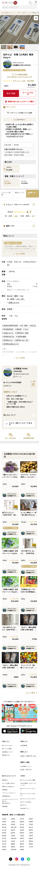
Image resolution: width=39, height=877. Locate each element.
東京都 (4, 827)
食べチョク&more (25, 802)
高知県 (22, 844)
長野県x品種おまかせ (11, 344)
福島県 (22, 821)
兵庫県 (31, 835)
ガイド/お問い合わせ (8, 783)
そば (21, 296)
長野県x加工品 (9, 337)
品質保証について (7, 752)
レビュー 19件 (21, 81)
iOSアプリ (23, 805)
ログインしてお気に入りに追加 (21, 113)
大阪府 (22, 835)
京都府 (13, 835)
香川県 (4, 844)
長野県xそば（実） (22, 340)
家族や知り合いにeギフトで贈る (21, 101)
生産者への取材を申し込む (28, 756)
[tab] (6, 193)
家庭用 (19, 329)
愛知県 (22, 833)
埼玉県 (22, 824)
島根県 (31, 838)
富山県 (31, 827)
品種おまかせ (14, 302)
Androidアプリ (24, 808)
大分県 (31, 847)
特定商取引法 (6, 796)
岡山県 (4, 841)
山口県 (22, 841)
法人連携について (25, 766)
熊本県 (22, 847)
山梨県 (22, 830)
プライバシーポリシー (9, 793)
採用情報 (5, 806)
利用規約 (5, 790)
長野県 (9, 309)
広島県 (13, 841)
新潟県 (22, 827)
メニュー (36, 4)
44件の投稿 (30, 81)
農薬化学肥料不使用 (11, 326)
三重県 (31, 833)
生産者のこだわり (10, 392)
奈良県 (4, 838)
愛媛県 (13, 844)
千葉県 (31, 824)
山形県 (13, 821)
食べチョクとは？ (7, 745)
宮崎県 (4, 849)
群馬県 (13, 824)
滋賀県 (4, 835)
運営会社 (5, 780)
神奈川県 (13, 827)
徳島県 (31, 841)
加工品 (9, 296)
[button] (19, 211)
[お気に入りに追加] (36, 18)
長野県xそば (8, 340)
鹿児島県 (13, 849)
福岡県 (31, 844)
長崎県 (13, 847)
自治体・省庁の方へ (26, 769)
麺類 (16, 296)
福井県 (13, 830)
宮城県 (31, 819)
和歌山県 (13, 838)
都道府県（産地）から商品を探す (13, 814)
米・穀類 (10, 299)
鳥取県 (22, 838)
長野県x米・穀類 (22, 333)
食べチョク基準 (7, 748)
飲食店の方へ (6, 755)
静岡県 (13, 833)
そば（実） (20, 299)
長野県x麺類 (21, 337)
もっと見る (20, 254)
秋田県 (4, 821)
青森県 (13, 819)
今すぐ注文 (10, 93)
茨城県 (31, 821)
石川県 (4, 830)
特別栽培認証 (8, 329)
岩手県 (22, 819)
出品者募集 (23, 745)
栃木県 (4, 824)
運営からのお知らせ (8, 786)
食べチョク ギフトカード (28, 799)
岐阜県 (4, 833)
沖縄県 (22, 849)
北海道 (4, 819)
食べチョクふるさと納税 (27, 780)
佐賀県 (4, 847)
